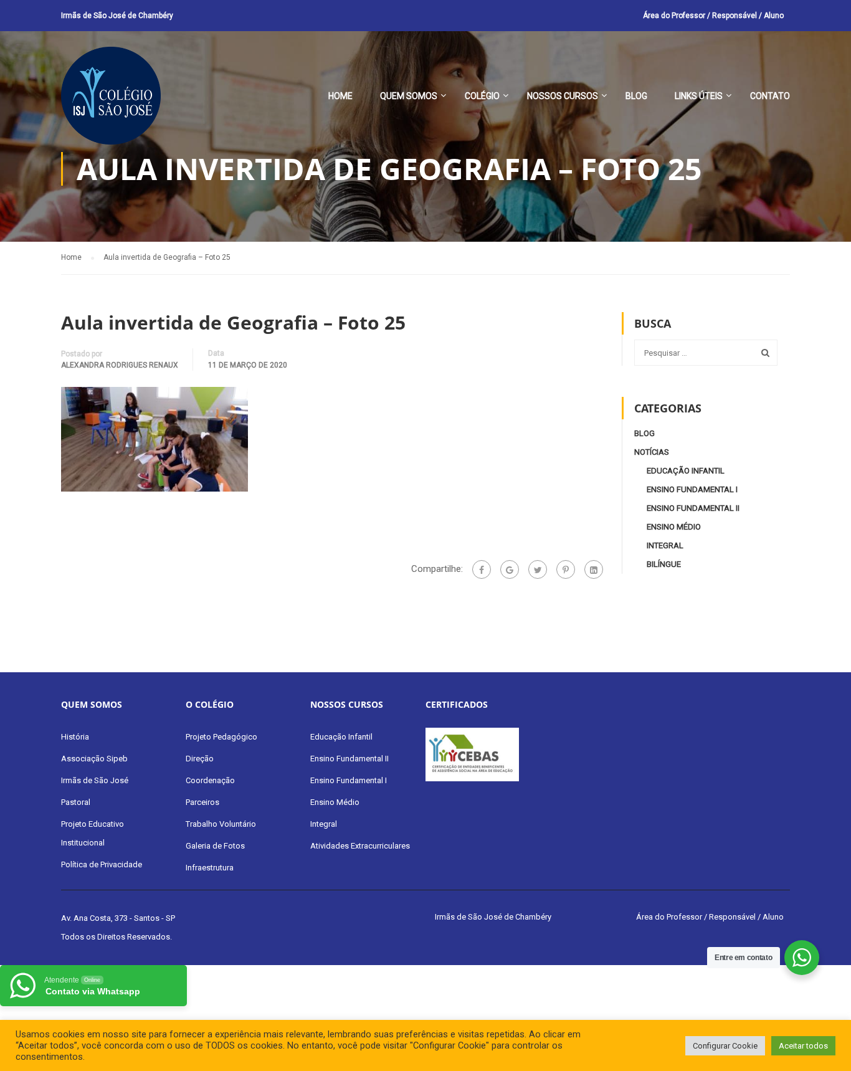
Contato (770, 96)
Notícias (651, 452)
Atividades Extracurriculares (360, 845)
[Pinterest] (565, 569)
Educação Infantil (686, 470)
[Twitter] (537, 569)
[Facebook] (481, 569)
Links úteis (699, 96)
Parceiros (202, 802)
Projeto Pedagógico (221, 736)
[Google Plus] (509, 569)
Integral (665, 545)
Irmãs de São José (94, 780)
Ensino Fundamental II (693, 508)
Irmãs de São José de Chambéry (117, 15)
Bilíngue (664, 564)
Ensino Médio (674, 526)
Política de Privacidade (101, 864)
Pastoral (75, 802)
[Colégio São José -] (111, 102)
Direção (200, 758)
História (75, 736)
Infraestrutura (210, 867)
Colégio (482, 96)
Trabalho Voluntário (221, 824)
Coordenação (210, 780)
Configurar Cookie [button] (725, 1045)
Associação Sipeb (94, 758)
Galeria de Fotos (215, 845)
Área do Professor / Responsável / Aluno (713, 15)
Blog (636, 96)
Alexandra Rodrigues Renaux (119, 365)
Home (340, 96)
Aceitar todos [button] (803, 1045)
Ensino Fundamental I (692, 489)
